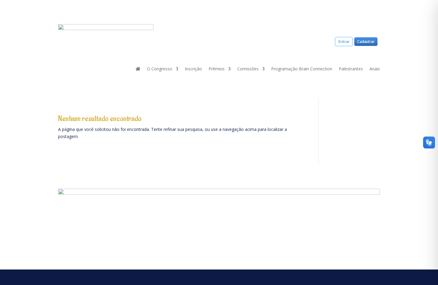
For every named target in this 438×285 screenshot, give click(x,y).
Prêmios (217, 69)
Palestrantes (351, 69)
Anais (374, 69)
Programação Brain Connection (301, 69)
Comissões (248, 69)
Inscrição (193, 69)
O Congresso (159, 69)
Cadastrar (366, 41)
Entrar (344, 41)
